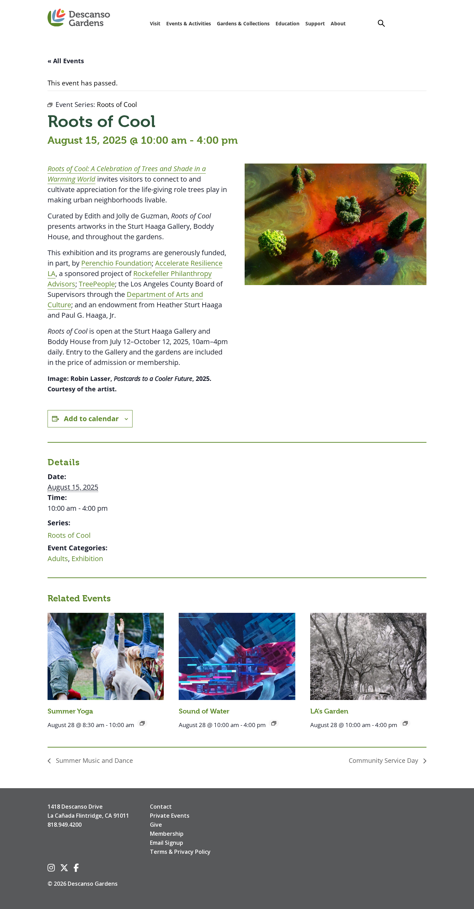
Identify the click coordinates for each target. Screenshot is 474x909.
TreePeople (97, 284)
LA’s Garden (329, 711)
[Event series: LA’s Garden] (405, 723)
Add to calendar (91, 418)
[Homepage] (79, 18)
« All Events (66, 61)
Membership (167, 833)
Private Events (169, 815)
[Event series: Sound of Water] (273, 723)
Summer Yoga (70, 711)
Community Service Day (384, 760)
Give (156, 824)
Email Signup (166, 843)
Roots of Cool (69, 535)
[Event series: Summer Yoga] (142, 723)
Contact (161, 806)
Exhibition (87, 558)
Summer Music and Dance (93, 760)
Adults (58, 558)
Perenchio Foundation (116, 263)
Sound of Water (204, 711)
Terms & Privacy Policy (180, 852)
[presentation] (106, 656)
